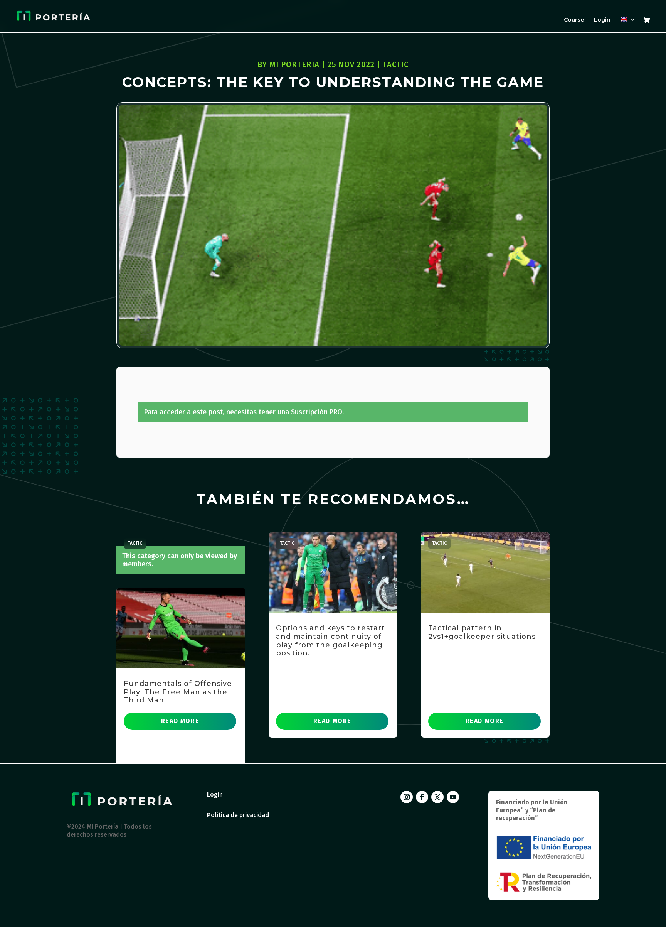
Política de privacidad (238, 815)
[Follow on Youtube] (453, 797)
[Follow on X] (437, 797)
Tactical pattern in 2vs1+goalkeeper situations (482, 632)
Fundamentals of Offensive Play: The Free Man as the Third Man (178, 691)
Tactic (396, 64)
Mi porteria (294, 64)
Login (602, 20)
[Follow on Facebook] (422, 797)
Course (574, 20)
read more (180, 720)
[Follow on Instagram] (406, 797)
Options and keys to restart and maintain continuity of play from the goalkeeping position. (330, 640)
